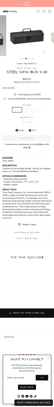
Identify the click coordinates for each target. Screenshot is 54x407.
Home (19, 63)
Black (17, 109)
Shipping (17, 82)
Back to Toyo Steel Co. (29, 313)
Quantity (27, 117)
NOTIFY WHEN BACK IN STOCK (33, 402)
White (37, 109)
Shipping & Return (27, 232)
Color (27, 105)
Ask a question (27, 238)
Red (27, 109)
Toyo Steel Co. (30, 63)
